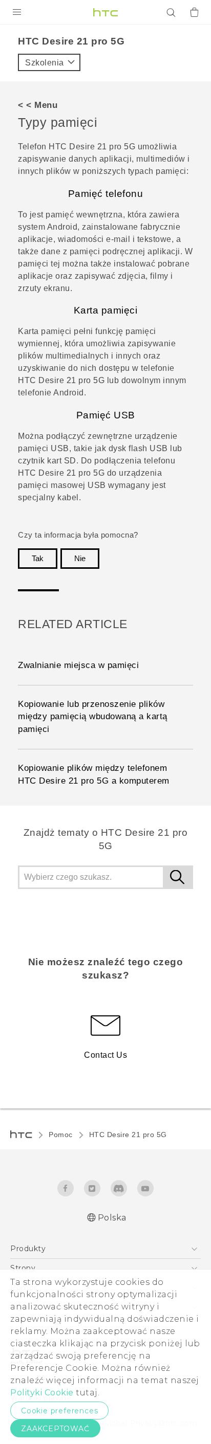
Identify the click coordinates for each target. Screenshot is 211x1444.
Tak (38, 558)
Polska (112, 1218)
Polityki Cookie (42, 1392)
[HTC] (105, 12)
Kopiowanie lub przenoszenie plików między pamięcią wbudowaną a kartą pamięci (92, 717)
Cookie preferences (59, 1410)
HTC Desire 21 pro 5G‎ (128, 1134)
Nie (80, 558)
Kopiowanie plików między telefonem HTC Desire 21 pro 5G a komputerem (94, 774)
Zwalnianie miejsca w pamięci (78, 665)
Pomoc (61, 1134)
